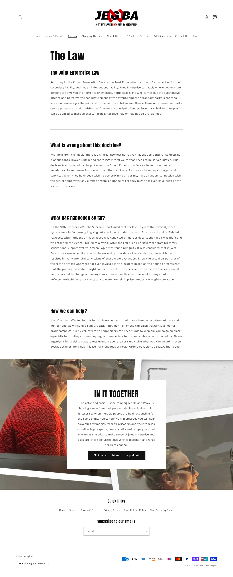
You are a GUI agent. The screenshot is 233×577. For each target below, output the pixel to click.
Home (62, 510)
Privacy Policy (112, 510)
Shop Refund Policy (135, 510)
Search (73, 510)
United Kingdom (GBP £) (32, 563)
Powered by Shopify (208, 565)
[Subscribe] (145, 531)
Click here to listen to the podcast (117, 455)
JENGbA (195, 565)
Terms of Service (90, 510)
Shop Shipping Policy (162, 510)
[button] (20, 17)
